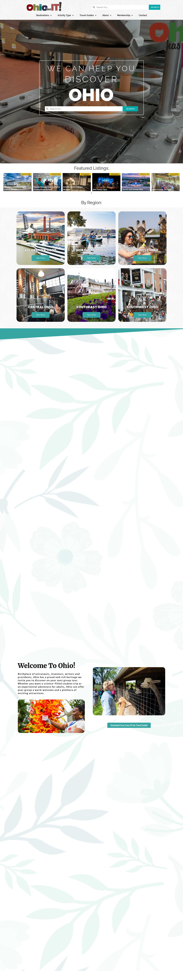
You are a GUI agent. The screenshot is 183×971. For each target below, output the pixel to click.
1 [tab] (91, 193)
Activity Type (64, 15)
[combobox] (120, 7)
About (105, 15)
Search (155, 7)
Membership (123, 15)
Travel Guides (87, 15)
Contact (143, 15)
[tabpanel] (17, 182)
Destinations (42, 15)
